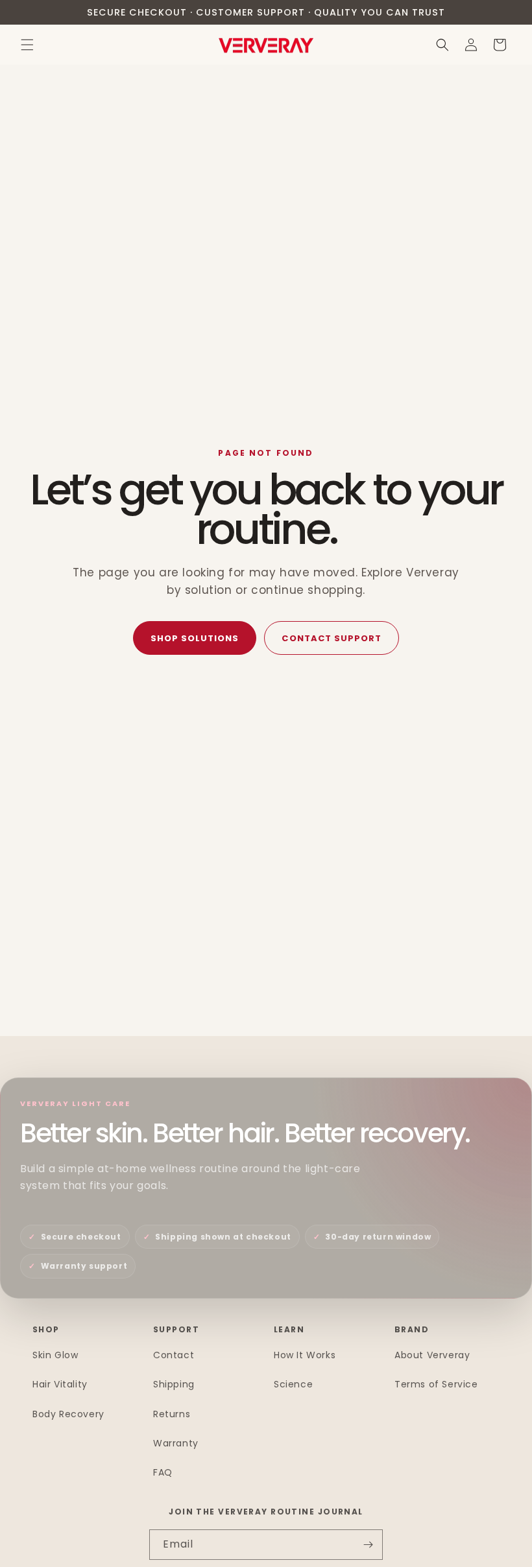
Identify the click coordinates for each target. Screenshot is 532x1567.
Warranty (176, 1443)
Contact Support (331, 638)
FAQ (163, 1472)
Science (293, 1384)
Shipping (174, 1384)
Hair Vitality (60, 1384)
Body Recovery (68, 1414)
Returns (171, 1414)
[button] (27, 44)
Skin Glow (55, 1355)
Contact (173, 1355)
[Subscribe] (368, 1544)
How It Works (304, 1355)
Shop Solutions (195, 638)
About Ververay (432, 1355)
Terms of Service (436, 1384)
